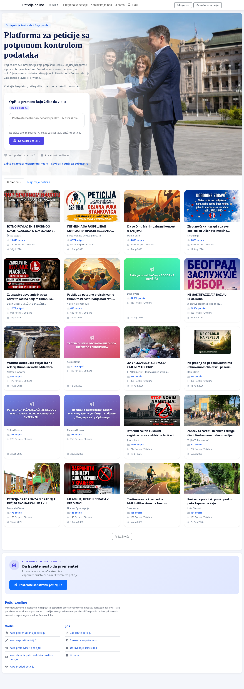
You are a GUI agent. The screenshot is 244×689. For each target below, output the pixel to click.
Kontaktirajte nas (101, 4)
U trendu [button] (13, 182)
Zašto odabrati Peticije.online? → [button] (26, 163)
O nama (120, 4)
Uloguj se (183, 5)
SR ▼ (55, 4)
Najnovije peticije (38, 182)
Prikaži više (122, 537)
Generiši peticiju (29, 141)
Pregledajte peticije (75, 4)
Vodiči (9, 626)
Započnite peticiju (207, 5)
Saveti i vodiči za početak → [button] (70, 163)
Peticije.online (33, 5)
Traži (135, 4)
